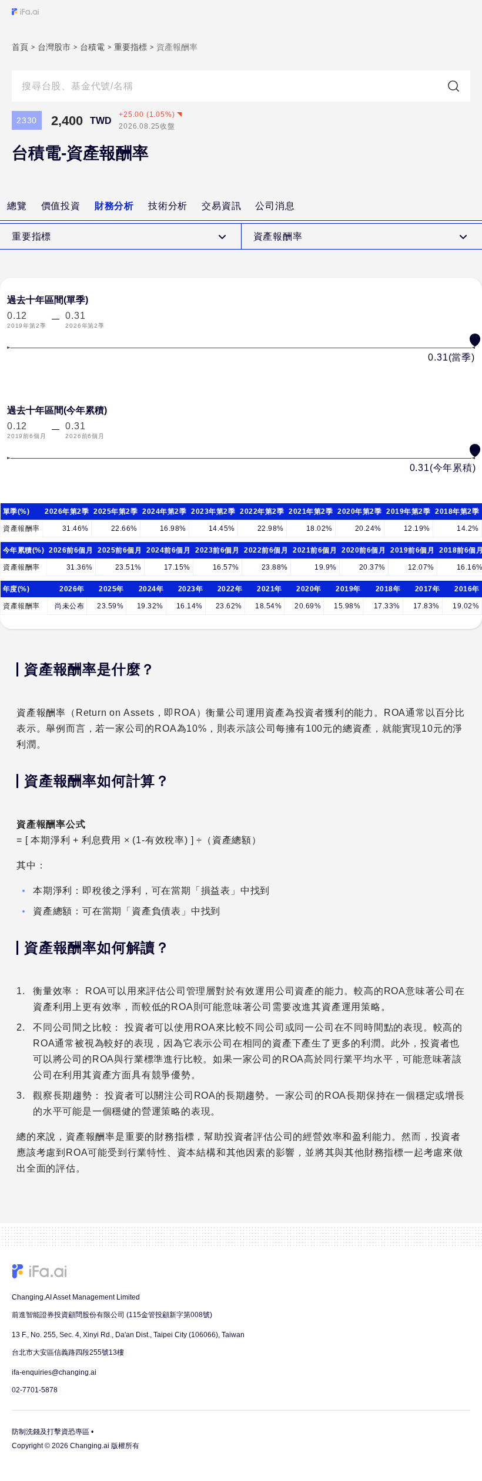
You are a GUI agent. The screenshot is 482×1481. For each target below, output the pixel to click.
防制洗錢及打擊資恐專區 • (52, 1432)
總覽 (17, 206)
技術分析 (168, 206)
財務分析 (114, 206)
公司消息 (274, 206)
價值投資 (61, 206)
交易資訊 (221, 206)
